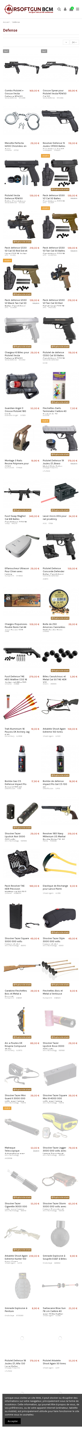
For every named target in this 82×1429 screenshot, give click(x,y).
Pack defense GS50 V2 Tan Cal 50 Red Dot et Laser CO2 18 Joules (54, 304)
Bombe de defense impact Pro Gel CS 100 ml (55, 784)
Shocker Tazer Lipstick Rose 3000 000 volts (53, 1046)
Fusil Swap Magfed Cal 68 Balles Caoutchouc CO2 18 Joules (16, 520)
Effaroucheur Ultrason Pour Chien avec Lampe (17, 571)
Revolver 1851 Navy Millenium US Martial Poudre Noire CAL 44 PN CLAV (54, 838)
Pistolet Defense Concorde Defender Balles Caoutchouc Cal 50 (53, 573)
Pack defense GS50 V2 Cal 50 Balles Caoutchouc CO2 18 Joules (54, 200)
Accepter (13, 1421)
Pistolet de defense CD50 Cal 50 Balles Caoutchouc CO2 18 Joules (54, 357)
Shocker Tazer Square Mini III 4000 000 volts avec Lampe (55, 1098)
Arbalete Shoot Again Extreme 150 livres (54, 730)
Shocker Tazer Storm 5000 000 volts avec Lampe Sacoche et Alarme (54, 1208)
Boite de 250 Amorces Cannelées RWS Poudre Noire (54, 627)
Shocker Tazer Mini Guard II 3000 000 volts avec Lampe (15, 1098)
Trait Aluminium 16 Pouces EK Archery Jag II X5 (17, 731)
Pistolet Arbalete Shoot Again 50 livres (54, 1362)
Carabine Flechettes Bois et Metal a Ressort (16, 993)
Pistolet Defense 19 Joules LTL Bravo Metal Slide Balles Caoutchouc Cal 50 (53, 465)
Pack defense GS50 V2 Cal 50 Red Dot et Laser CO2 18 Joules (16, 250)
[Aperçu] (22, 86)
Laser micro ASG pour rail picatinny (54, 517)
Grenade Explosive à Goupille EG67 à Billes (55, 1257)
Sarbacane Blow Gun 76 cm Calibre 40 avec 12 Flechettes (54, 1311)
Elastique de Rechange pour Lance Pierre (55, 887)
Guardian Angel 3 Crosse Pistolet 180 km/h (15, 411)
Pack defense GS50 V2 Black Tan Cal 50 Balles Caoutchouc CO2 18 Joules (16, 304)
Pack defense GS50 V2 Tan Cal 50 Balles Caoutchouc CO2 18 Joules (54, 252)
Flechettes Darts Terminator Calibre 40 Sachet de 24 (54, 411)
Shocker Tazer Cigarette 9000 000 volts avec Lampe (16, 1206)
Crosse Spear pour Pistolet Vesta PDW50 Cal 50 (54, 93)
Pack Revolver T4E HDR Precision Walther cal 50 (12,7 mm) (15, 890)
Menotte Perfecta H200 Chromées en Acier (15, 146)
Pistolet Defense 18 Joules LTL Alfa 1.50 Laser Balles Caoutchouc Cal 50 (15, 1365)
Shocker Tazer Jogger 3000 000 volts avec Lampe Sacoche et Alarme (54, 1152)
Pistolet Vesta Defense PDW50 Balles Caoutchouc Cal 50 (15, 200)
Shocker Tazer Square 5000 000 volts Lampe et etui (17, 941)
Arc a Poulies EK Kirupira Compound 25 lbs (15, 1046)
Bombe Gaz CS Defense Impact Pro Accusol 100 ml (15, 784)
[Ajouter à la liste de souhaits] (17, 86)
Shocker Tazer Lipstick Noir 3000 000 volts (15, 836)
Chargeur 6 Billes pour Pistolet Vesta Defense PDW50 (17, 355)
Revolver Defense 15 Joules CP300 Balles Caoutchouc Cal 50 (54, 146)
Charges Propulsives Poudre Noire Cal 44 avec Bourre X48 (16, 627)
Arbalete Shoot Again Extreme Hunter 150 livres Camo (16, 1258)
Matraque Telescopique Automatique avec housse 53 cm (15, 1152)
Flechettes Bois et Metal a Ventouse (53, 992)
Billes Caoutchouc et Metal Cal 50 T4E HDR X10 (54, 679)
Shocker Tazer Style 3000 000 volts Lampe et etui (54, 941)
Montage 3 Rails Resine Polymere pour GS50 (17, 463)
